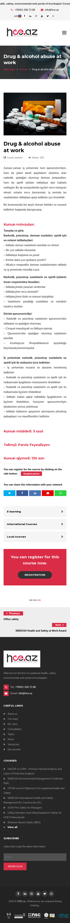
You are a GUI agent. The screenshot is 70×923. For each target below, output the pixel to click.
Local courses (16, 536)
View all (12, 827)
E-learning (14, 511)
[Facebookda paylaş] (22, 493)
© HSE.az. (21, 901)
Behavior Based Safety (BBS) (24, 822)
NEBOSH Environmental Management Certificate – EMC (34, 781)
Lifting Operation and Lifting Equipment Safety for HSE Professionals (33, 815)
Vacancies (13, 744)
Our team (13, 718)
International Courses (22, 524)
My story (13, 723)
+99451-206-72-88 (25, 9)
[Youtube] (42, 16)
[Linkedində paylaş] (35, 493)
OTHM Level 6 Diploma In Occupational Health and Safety (34, 790)
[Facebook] (24, 16)
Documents (14, 749)
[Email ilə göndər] (48, 493)
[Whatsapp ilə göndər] (60, 493)
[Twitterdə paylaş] (9, 493)
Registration (35, 574)
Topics (11, 734)
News (11, 739)
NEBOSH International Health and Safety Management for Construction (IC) (28, 800)
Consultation (14, 729)
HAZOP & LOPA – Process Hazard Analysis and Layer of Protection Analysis (33, 771)
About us (13, 713)
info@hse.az (52, 9)
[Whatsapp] (30, 16)
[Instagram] (36, 16)
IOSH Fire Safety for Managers (25, 807)
